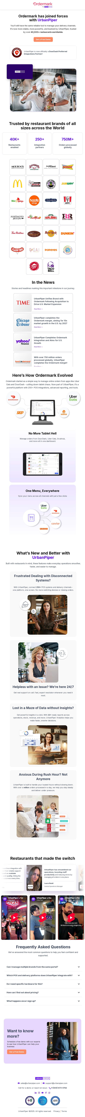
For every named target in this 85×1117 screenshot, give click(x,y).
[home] (42, 5)
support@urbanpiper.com (56, 1083)
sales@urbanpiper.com (30, 1083)
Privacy (56, 1111)
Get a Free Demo (43, 39)
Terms (64, 1111)
